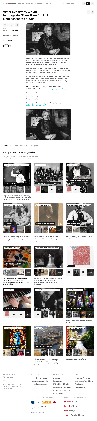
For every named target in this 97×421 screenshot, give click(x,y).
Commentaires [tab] (20, 146)
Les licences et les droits (62, 387)
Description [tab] (34, 146)
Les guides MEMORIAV (61, 390)
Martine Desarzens (12, 31)
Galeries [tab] (7, 146)
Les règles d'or (58, 381)
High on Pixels (8, 388)
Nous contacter (58, 393)
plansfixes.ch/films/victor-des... (54, 89)
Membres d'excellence (83, 378)
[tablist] (48, 145)
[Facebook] (4, 380)
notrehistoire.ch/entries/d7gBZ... (38, 105)
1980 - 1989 (7, 46)
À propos (56, 378)
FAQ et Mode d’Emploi (61, 384)
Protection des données (40, 381)
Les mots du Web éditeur (84, 381)
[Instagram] (7, 380)
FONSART (14, 384)
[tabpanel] (48, 258)
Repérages (79, 384)
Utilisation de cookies (39, 384)
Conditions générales (39, 378)
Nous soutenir (80, 387)
